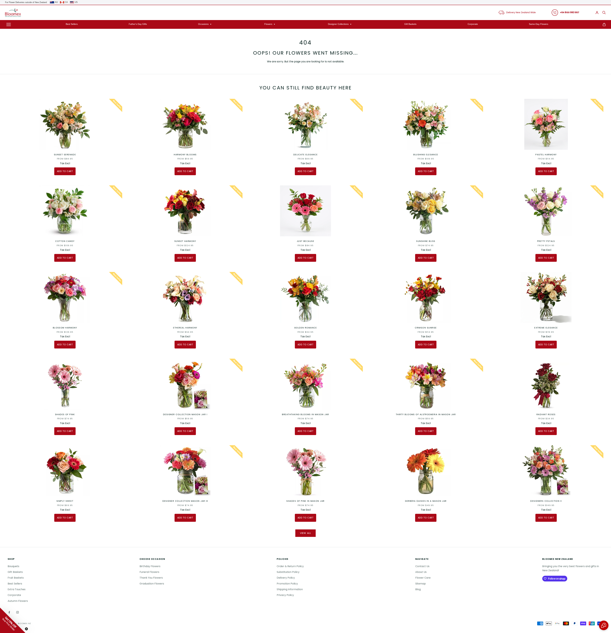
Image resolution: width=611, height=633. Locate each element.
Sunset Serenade (65, 154)
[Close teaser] (26, 628)
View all (305, 533)
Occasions (203, 24)
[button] (603, 625)
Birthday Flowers (150, 566)
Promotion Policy (287, 583)
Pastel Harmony (546, 154)
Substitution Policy (288, 572)
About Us (421, 572)
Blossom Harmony (65, 327)
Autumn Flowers (18, 601)
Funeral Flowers (149, 572)
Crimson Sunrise (426, 327)
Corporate (473, 24)
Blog (418, 589)
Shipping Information (290, 589)
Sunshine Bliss (425, 241)
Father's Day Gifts (138, 24)
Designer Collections (338, 24)
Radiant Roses (546, 414)
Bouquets (13, 566)
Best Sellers (72, 24)
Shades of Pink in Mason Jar (305, 501)
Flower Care (423, 578)
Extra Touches (16, 589)
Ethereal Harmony (185, 327)
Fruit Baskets (16, 578)
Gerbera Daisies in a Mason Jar (426, 501)
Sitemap (420, 583)
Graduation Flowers (152, 583)
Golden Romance (305, 327)
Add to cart (65, 171)
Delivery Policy (286, 578)
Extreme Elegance (546, 327)
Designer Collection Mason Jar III (185, 501)
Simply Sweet (64, 501)
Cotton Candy (64, 241)
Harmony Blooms (185, 154)
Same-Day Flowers (538, 24)
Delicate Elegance (305, 154)
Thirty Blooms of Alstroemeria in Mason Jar (426, 414)
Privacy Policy (285, 595)
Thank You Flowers (151, 578)
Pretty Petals (546, 241)
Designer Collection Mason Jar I (185, 414)
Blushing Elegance (425, 154)
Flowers (268, 24)
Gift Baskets (410, 24)
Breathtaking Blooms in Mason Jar (305, 414)
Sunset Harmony (185, 241)
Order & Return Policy (290, 566)
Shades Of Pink (65, 414)
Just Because (305, 241)
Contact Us (422, 566)
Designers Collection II (546, 501)
